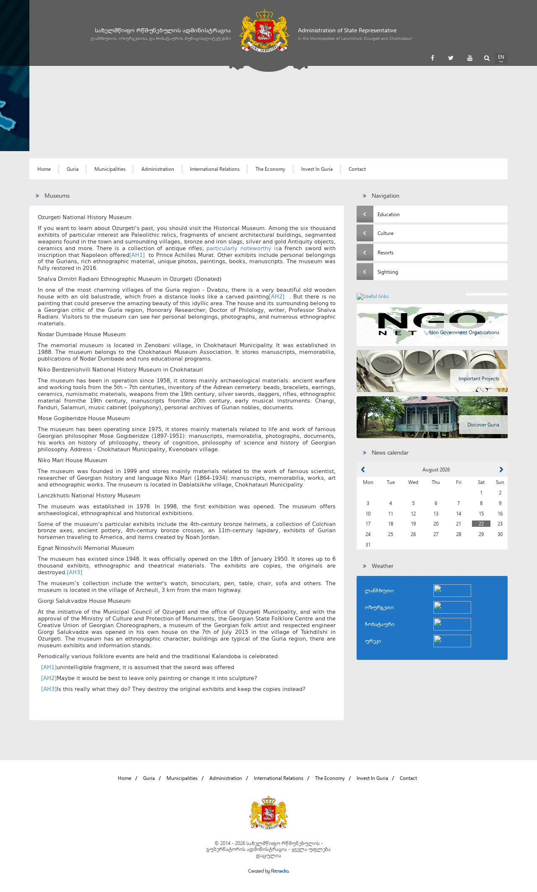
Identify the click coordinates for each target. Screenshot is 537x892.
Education (389, 214)
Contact (357, 168)
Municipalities (109, 168)
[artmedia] (268, 872)
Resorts (386, 252)
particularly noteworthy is (242, 248)
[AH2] (276, 296)
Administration (157, 168)
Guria (72, 168)
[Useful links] (432, 296)
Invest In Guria (317, 168)
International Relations (215, 168)
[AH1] (137, 255)
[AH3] (74, 572)
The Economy (270, 168)
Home (44, 168)
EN (501, 56)
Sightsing (388, 271)
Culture (386, 233)
